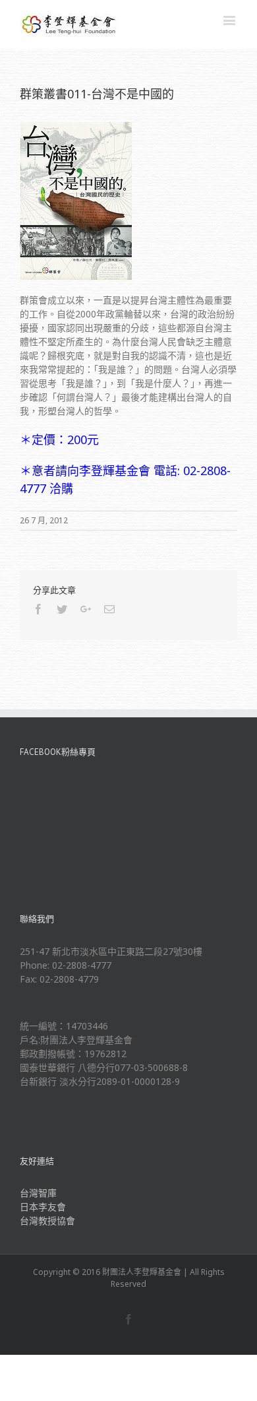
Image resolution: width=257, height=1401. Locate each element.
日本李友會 (43, 1206)
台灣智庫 (38, 1193)
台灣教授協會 (47, 1220)
